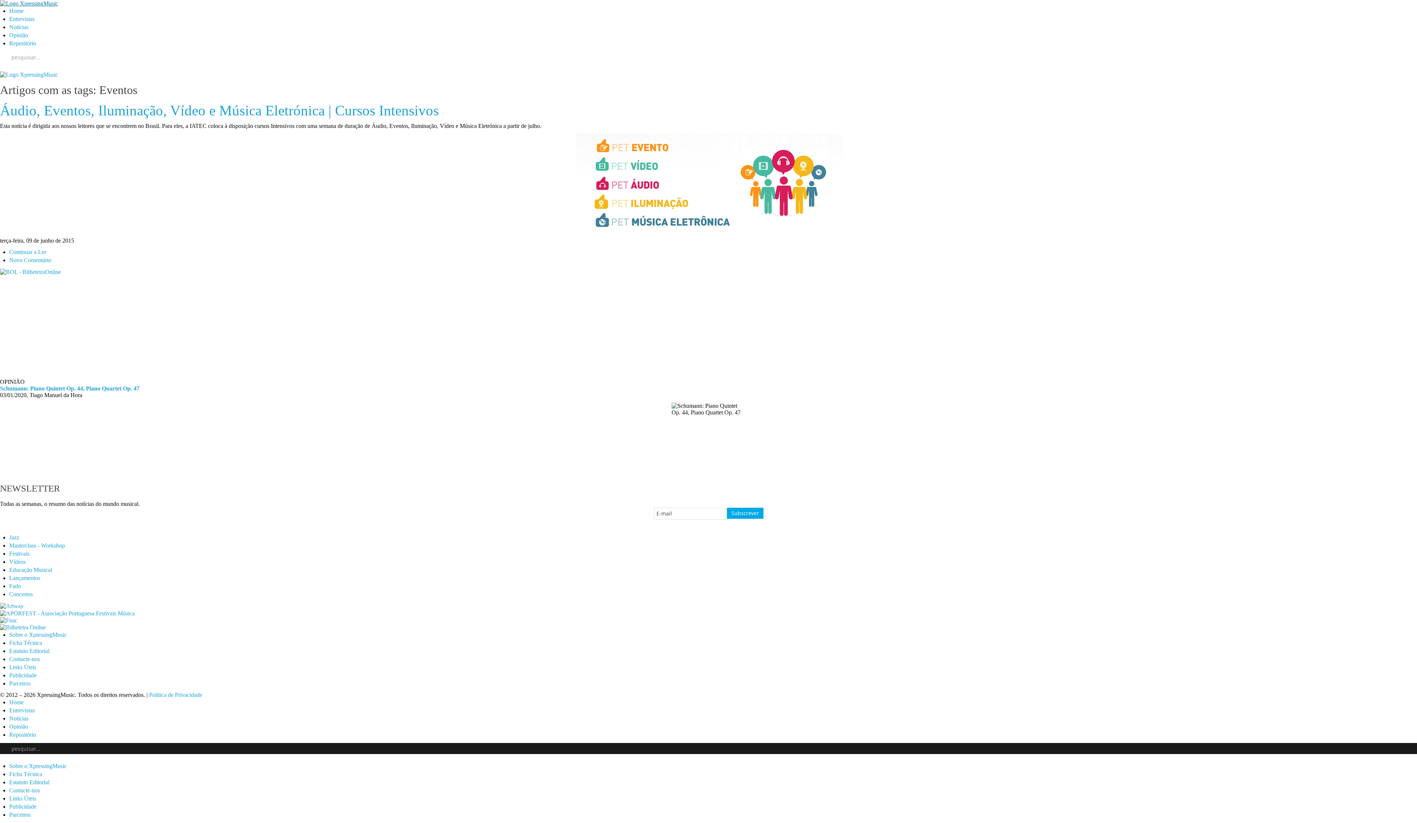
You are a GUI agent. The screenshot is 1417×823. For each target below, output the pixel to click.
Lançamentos (24, 578)
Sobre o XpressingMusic (38, 635)
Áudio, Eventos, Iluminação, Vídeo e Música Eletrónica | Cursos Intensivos (219, 110)
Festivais (19, 554)
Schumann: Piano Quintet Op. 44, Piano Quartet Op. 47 (69, 388)
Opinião (18, 35)
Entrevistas (22, 19)
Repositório (22, 43)
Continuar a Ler (27, 252)
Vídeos (17, 562)
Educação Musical (30, 570)
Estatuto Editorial (29, 651)
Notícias (18, 27)
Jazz (14, 537)
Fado (15, 586)
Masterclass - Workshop (37, 545)
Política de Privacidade (175, 695)
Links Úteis (22, 667)
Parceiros (20, 683)
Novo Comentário (30, 260)
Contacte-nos (24, 659)
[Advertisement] (221, 327)
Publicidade (23, 675)
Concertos (21, 594)
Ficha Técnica (25, 643)
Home (16, 11)
